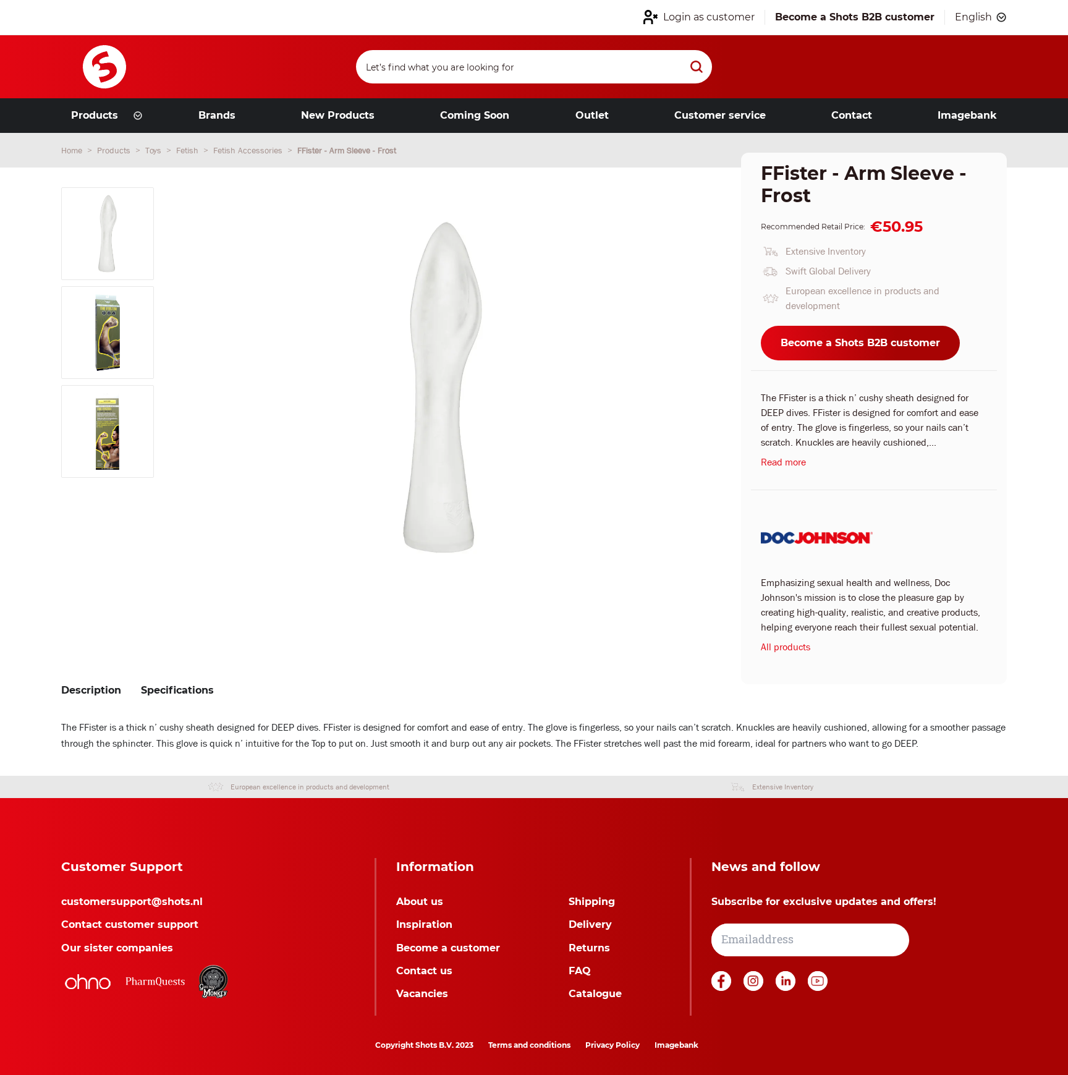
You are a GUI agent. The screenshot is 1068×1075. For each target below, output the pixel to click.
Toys (154, 150)
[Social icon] (722, 987)
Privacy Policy (612, 1045)
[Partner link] (87, 981)
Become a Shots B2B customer (860, 343)
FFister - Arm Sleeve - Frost (346, 150)
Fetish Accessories (249, 150)
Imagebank (676, 1045)
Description (91, 690)
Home (73, 150)
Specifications (177, 690)
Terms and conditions (529, 1045)
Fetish (188, 150)
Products (115, 150)
